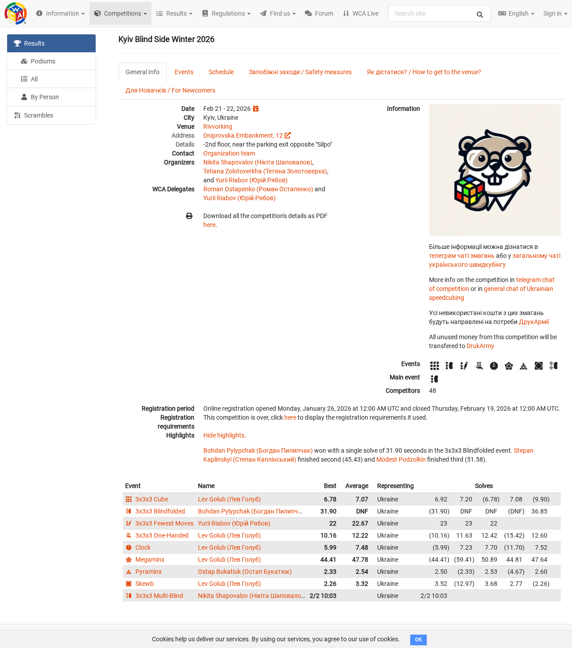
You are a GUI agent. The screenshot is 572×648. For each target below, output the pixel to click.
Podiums (42, 61)
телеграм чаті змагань (462, 255)
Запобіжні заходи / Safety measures (300, 72)
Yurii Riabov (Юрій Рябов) (251, 180)
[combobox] (439, 13)
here (209, 224)
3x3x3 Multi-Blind (158, 595)
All (33, 79)
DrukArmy (480, 345)
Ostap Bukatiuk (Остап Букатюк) (245, 571)
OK (418, 640)
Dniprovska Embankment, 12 (243, 135)
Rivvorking (217, 126)
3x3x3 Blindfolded (159, 511)
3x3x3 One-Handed (161, 535)
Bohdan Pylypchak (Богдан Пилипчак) (258, 450)
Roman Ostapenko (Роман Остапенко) (258, 189)
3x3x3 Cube (151, 499)
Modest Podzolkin (401, 459)
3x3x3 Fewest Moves (163, 523)
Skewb (144, 583)
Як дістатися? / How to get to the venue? (424, 72)
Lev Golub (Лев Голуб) (229, 499)
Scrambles (38, 115)
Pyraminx (148, 571)
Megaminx (149, 559)
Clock (142, 547)
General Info (143, 72)
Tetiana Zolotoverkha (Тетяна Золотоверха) (265, 171)
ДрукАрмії (534, 321)
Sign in (553, 13)
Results (34, 43)
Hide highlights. (224, 435)
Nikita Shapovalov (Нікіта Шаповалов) (257, 162)
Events (184, 72)
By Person (44, 97)
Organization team (229, 153)
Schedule (221, 72)
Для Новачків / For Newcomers (170, 90)
